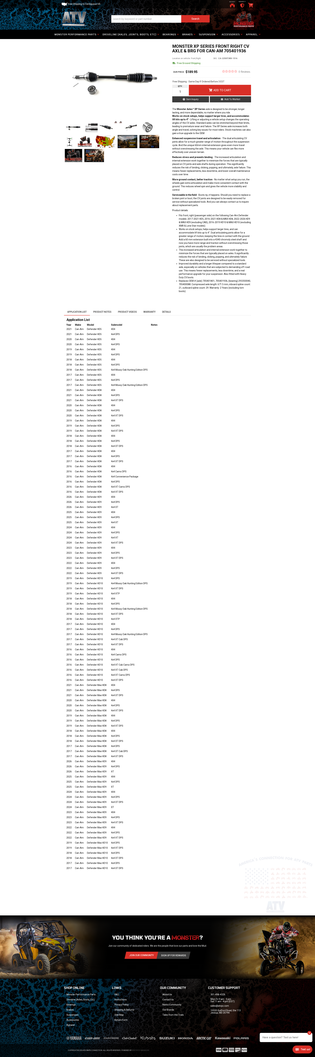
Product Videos (127, 312)
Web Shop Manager (140, 1050)
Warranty (149, 312)
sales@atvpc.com (219, 1006)
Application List (77, 312)
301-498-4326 (217, 994)
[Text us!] (302, 1050)
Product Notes (102, 312)
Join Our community (141, 955)
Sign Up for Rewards (173, 955)
